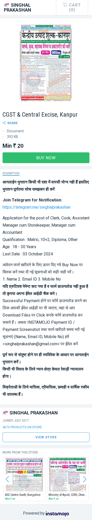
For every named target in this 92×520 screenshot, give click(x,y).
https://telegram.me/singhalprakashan (37, 207)
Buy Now (46, 157)
